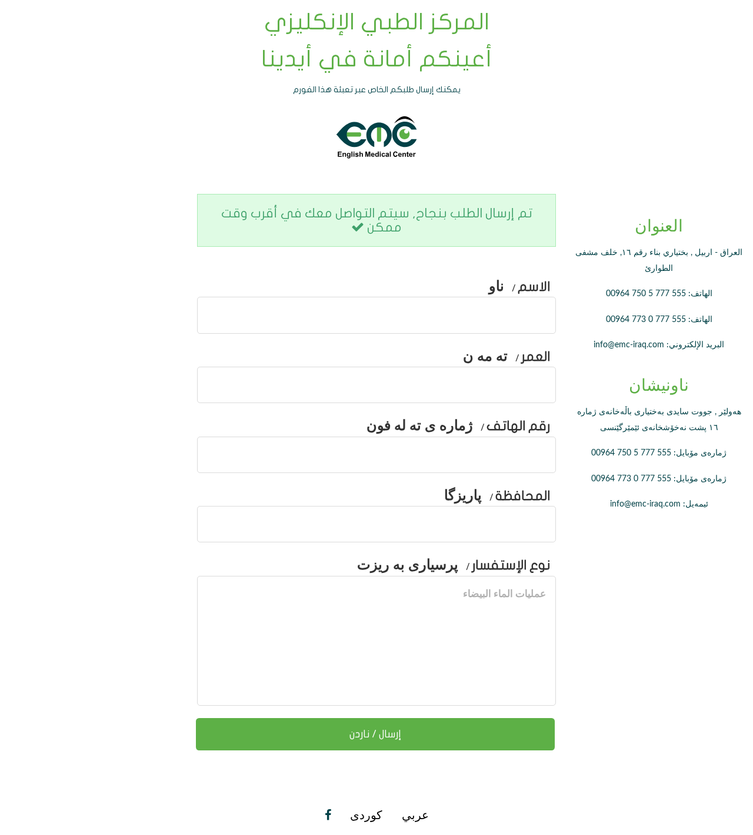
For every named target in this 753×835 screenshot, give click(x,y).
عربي (414, 815)
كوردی (366, 815)
